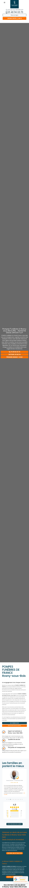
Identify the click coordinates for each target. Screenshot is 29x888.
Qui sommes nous (14, 723)
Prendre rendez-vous (14, 357)
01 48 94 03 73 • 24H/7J (15, 886)
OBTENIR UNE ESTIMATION (14, 853)
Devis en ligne (14, 15)
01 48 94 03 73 (15, 12)
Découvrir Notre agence (14, 725)
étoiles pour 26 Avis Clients (20, 881)
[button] (7, 799)
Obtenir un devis (14, 354)
